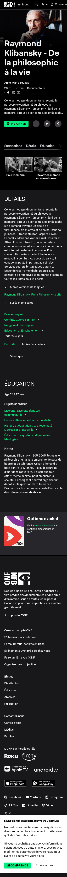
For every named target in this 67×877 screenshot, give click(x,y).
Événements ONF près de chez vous (27, 650)
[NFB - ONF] (9, 5)
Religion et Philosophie (19, 325)
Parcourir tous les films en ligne (24, 644)
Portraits (9, 344)
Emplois (9, 736)
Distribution (11, 683)
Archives (9, 697)
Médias (9, 729)
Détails (31, 146)
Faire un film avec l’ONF (19, 657)
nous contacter (44, 525)
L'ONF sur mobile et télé (19, 748)
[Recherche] (37, 5)
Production (11, 703)
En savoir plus (44, 865)
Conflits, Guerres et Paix (19, 319)
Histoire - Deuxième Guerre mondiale (27, 420)
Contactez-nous (14, 716)
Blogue (8, 676)
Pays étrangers (14, 314)
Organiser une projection (20, 664)
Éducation (47, 146)
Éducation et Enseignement (21, 330)
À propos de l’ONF (16, 615)
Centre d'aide (12, 722)
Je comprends (17, 865)
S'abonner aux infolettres (20, 637)
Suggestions (13, 146)
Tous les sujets (13, 336)
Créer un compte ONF (18, 630)
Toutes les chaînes (33, 344)
